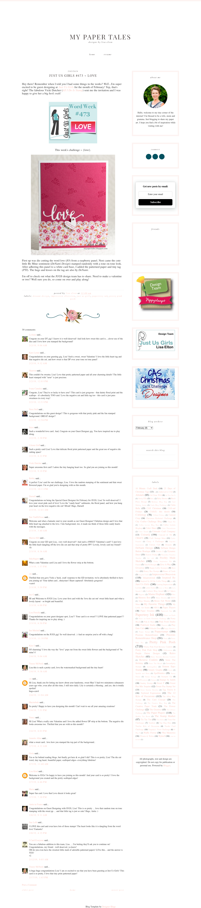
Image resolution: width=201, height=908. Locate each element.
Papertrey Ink (100, 296)
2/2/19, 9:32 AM (38, 363)
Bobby (32, 478)
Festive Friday (152, 554)
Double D (160, 551)
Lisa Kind (33, 771)
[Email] (162, 159)
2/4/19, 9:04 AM (38, 656)
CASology (141, 514)
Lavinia (139, 587)
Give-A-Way (165, 564)
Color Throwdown (168, 528)
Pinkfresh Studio (148, 624)
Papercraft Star (166, 611)
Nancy (32, 717)
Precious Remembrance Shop (155, 636)
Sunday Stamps (146, 683)
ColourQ (145, 534)
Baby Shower (162, 498)
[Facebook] (149, 159)
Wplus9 (161, 735)
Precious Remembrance (147, 634)
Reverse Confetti (148, 660)
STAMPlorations (141, 680)
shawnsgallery (152, 666)
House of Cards (169, 571)
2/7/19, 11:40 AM (38, 763)
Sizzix (170, 670)
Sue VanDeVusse (36, 517)
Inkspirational (149, 577)
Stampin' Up (166, 676)
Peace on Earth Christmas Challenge (152, 618)
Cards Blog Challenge (158, 505)
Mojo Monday (144, 601)
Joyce (31, 427)
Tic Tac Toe (146, 719)
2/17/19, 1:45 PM (38, 877)
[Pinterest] (155, 159)
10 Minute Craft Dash (146, 488)
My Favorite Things (154, 604)
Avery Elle (142, 498)
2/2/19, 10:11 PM (38, 488)
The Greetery (155, 709)
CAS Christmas (154, 508)
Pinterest (164, 625)
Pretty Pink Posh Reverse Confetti (158, 646)
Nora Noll (33, 409)
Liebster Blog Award (154, 591)
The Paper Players (155, 712)
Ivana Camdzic (35, 388)
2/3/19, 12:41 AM (38, 509)
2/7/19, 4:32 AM (38, 746)
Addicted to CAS (166, 491)
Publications (167, 650)
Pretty (165, 638)
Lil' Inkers (171, 591)
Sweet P (160, 683)
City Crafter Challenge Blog (149, 521)
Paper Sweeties (148, 610)
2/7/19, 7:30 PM (38, 797)
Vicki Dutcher (35, 463)
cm (30, 573)
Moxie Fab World (162, 600)
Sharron (32, 370)
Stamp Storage (150, 676)
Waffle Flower (150, 732)
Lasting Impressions (165, 584)
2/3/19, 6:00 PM (38, 605)
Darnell (32, 496)
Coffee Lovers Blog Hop (149, 525)
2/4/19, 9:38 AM (38, 671)
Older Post (28, 889)
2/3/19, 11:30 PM (38, 638)
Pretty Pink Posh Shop (146, 649)
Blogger (166, 765)
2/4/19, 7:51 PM (38, 710)
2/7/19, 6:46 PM (38, 781)
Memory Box (144, 597)
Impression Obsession (63, 296)
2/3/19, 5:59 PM (38, 587)
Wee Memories (168, 732)
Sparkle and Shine (143, 673)
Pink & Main (149, 621)
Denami (168, 544)
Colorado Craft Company (163, 531)
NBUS (156, 607)
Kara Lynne (34, 352)
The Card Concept (156, 699)
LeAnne (32, 334)
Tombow (152, 723)
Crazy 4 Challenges (155, 541)
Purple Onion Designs (148, 653)
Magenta (141, 594)
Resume (108, 54)
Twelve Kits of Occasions (147, 726)
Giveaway (140, 567)
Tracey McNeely (36, 663)
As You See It (170, 495)
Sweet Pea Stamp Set (165, 686)
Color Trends (143, 531)
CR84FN (139, 537)
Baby (152, 498)
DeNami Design (41, 296)
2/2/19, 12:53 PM (38, 402)
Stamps (153, 680)
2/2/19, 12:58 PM (38, 419)
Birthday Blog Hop (159, 502)
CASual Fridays (159, 515)
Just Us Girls (66, 87)
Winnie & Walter (147, 736)
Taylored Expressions (151, 692)
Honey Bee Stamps (151, 571)
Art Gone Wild (156, 495)
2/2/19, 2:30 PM (38, 437)
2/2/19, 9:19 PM (38, 471)
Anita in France (36, 804)
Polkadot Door (155, 628)
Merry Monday (161, 597)
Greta (31, 753)
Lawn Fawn (150, 587)
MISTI (173, 597)
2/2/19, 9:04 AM (38, 345)
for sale (150, 558)
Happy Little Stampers (158, 568)
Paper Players (169, 607)
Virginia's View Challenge (159, 729)
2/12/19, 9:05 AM (38, 859)
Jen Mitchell (34, 630)
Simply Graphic (155, 669)
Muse (138, 604)
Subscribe (155, 202)
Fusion (138, 564)
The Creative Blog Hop (157, 703)
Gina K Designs (150, 564)
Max (173, 594)
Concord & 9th (165, 534)
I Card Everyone (36, 840)
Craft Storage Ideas (157, 538)
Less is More (163, 588)
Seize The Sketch (155, 663)
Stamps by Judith (167, 679)
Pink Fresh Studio (167, 621)
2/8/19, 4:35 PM (38, 832)
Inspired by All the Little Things (154, 581)
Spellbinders (159, 673)
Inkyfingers (34, 558)
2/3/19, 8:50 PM (38, 623)
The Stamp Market (165, 716)
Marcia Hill (34, 537)
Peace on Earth (169, 615)
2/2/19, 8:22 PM (38, 455)
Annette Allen (35, 738)
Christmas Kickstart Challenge (159, 518)
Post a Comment (29, 884)
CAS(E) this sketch (160, 511)
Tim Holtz (160, 719)
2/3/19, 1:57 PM (38, 566)
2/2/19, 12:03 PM (38, 381)
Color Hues (151, 528)
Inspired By (169, 577)
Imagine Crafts (143, 574)
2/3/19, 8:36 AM (38, 551)
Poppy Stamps (144, 631)
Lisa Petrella (34, 612)
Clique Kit (171, 521)
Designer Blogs (109, 906)
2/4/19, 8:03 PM (38, 730)
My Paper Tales (100, 36)
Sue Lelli (33, 822)
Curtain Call (154, 544)
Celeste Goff (34, 445)
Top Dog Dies (165, 723)
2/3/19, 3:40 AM (38, 530)
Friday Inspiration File (163, 561)
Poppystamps (161, 631)
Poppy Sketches (169, 628)
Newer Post (118, 889)
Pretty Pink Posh (162, 641)
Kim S (32, 645)
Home (92, 54)
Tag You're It (169, 689)
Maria (31, 789)
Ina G (31, 594)
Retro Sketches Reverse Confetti (163, 657)
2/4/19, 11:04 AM (38, 694)
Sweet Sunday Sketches (149, 690)
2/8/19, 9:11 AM (38, 814)
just (171, 581)
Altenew (140, 495)
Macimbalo (34, 702)
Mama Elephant (156, 594)
